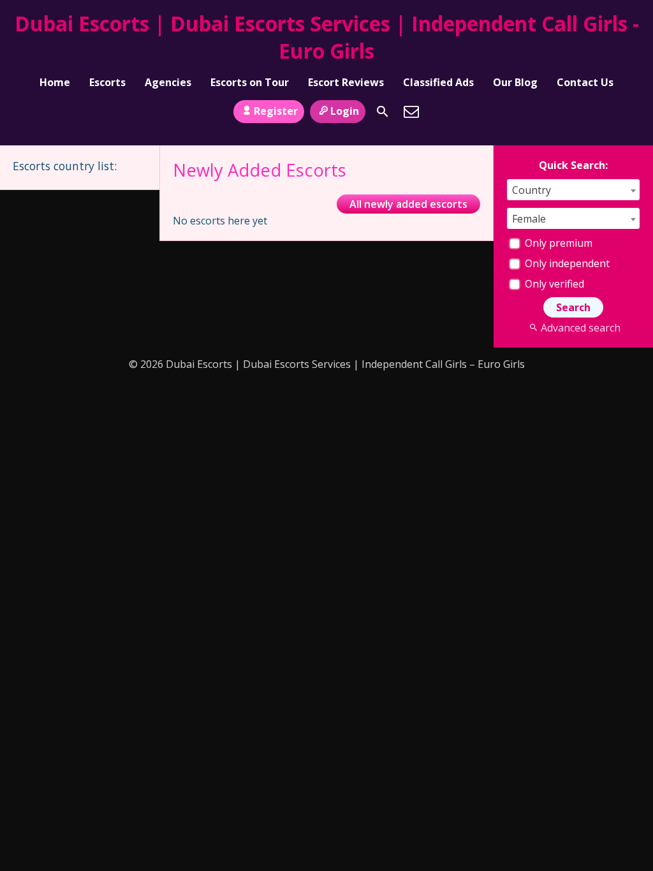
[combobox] (573, 190)
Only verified (553, 284)
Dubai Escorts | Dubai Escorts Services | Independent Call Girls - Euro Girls (327, 37)
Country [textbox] (531, 190)
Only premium (557, 243)
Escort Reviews (346, 82)
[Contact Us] (411, 111)
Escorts (107, 82)
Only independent (566, 263)
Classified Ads (438, 82)
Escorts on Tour (249, 82)
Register (276, 111)
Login (344, 111)
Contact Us (585, 82)
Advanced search (580, 328)
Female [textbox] (529, 219)
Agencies (168, 82)
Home (55, 82)
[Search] (382, 111)
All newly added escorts (408, 204)
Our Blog (515, 82)
